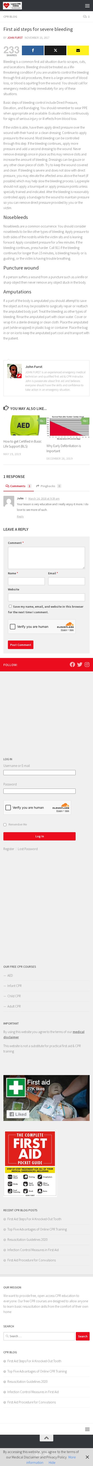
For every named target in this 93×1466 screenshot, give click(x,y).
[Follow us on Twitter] (79, 664)
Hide (52, 1462)
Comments (20, 486)
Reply (20, 516)
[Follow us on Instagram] (87, 664)
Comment (16, 543)
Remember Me (18, 824)
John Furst (15, 38)
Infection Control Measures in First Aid (33, 1250)
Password (10, 784)
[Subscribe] (78, 50)
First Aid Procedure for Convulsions (31, 1260)
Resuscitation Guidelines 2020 (27, 1239)
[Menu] (87, 5)
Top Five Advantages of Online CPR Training (37, 1229)
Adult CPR (14, 1006)
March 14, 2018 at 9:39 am (44, 499)
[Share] (33, 50)
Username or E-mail (16, 766)
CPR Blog (10, 17)
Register (8, 849)
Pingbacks (50, 486)
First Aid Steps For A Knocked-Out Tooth (34, 1219)
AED (10, 975)
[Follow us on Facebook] (72, 664)
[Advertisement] (37, 715)
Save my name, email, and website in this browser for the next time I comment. (45, 609)
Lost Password (28, 849)
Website (13, 589)
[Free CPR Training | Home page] (15, 5)
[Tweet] (55, 50)
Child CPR (14, 996)
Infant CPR (14, 986)
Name (13, 573)
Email (53, 573)
